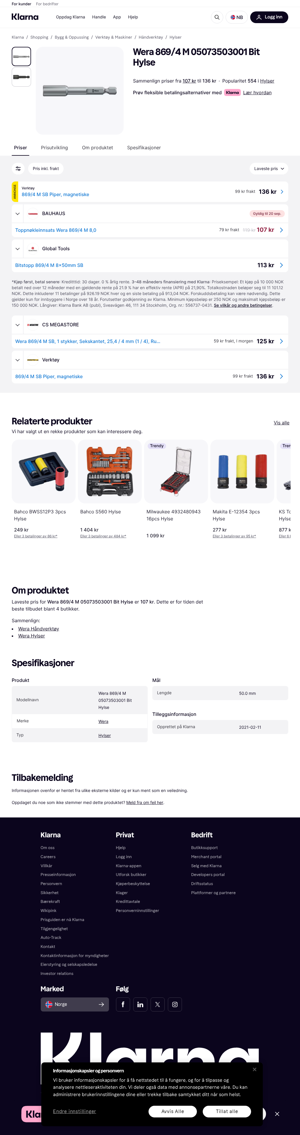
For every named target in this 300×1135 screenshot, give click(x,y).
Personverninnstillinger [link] (137, 910)
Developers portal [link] (207, 874)
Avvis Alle (172, 1111)
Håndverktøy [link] (151, 37)
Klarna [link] (18, 37)
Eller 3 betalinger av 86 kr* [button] (35, 536)
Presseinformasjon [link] (58, 874)
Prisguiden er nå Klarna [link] (62, 919)
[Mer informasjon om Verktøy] (17, 360)
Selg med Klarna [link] (206, 865)
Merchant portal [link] (206, 856)
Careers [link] (48, 856)
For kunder (21, 4)
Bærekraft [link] (50, 901)
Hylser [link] (176, 37)
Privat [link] (125, 835)
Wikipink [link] (49, 910)
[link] (123, 1004)
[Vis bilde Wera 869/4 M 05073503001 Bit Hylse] (21, 56)
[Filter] (18, 168)
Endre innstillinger (74, 1112)
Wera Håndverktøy (38, 629)
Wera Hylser (31, 636)
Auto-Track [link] (51, 937)
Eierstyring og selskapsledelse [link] (69, 964)
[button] (237, 17)
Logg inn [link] (124, 856)
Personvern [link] (51, 883)
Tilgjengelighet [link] (54, 928)
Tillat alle (227, 1111)
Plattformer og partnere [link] (213, 892)
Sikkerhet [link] (50, 892)
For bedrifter (47, 4)
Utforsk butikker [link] (131, 874)
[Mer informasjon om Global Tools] (17, 249)
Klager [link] (122, 892)
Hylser (267, 81)
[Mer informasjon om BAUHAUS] (17, 214)
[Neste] (280, 489)
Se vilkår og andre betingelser (243, 305)
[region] (152, 1094)
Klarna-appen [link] (129, 865)
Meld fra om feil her (144, 802)
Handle (99, 17)
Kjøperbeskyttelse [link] (133, 883)
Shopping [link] (39, 37)
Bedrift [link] (201, 835)
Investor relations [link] (57, 973)
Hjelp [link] (121, 847)
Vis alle (281, 423)
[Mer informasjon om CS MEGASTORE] (17, 325)
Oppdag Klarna (70, 17)
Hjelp (133, 17)
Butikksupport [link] (204, 847)
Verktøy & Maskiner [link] (113, 37)
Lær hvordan (257, 92)
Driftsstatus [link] (202, 883)
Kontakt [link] (48, 946)
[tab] (20, 147)
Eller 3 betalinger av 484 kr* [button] (103, 536)
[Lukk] (254, 1069)
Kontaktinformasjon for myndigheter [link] (75, 955)
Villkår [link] (46, 865)
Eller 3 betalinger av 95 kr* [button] (234, 536)
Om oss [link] (48, 847)
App (117, 17)
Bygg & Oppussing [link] (72, 37)
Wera (103, 721)
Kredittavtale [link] (128, 901)
